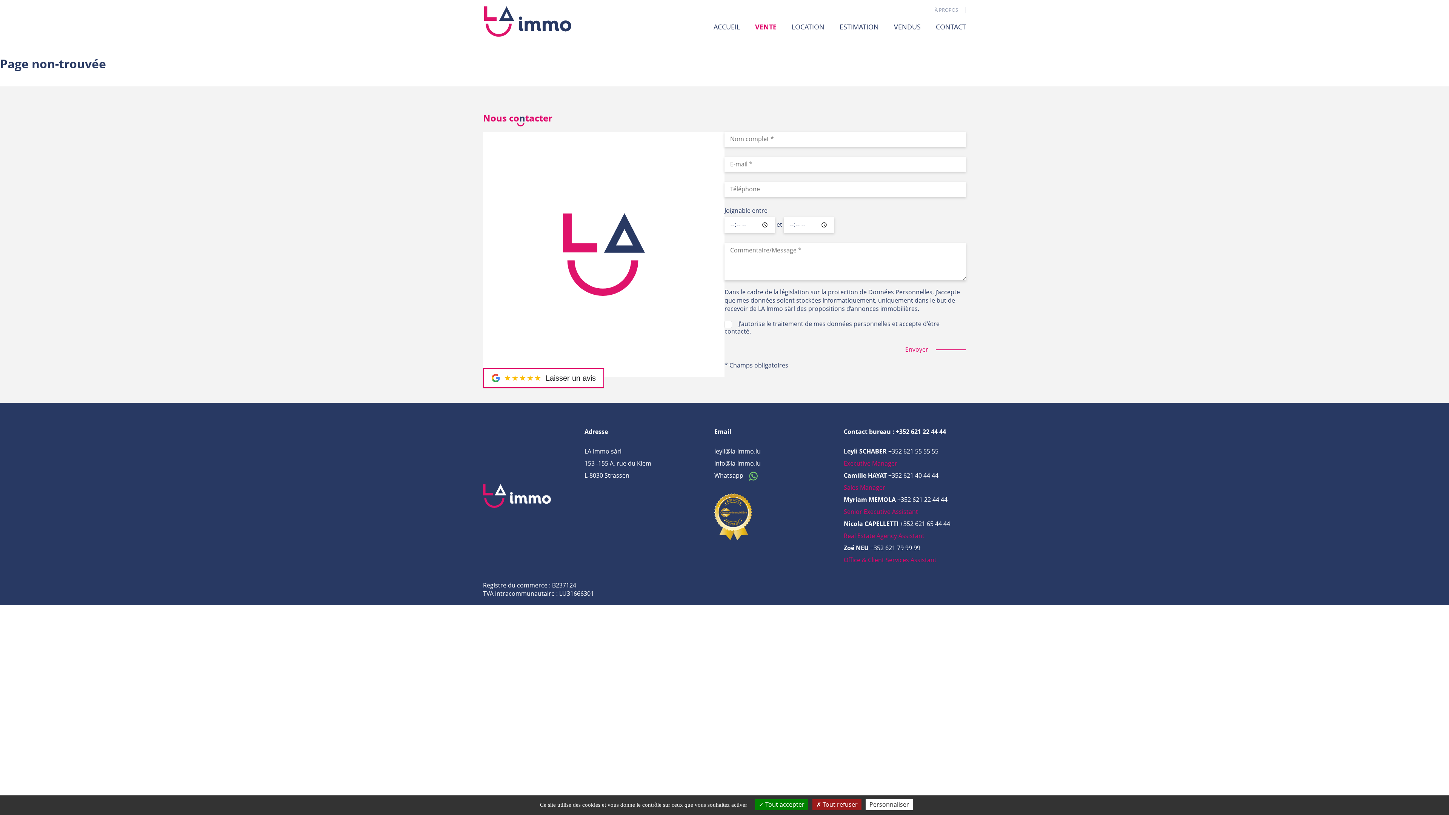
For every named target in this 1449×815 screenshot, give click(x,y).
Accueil (727, 26)
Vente (766, 27)
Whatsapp (729, 475)
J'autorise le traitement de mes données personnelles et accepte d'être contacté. (832, 327)
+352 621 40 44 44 (913, 475)
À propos (946, 10)
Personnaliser (889, 804)
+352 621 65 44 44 (925, 524)
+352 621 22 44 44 (922, 499)
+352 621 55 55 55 (913, 451)
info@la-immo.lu (737, 463)
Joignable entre (746, 211)
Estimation (859, 26)
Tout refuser (839, 804)
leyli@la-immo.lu (737, 451)
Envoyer (916, 350)
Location (808, 26)
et (779, 225)
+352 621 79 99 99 (895, 548)
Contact (951, 26)
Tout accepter (784, 804)
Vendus (907, 26)
